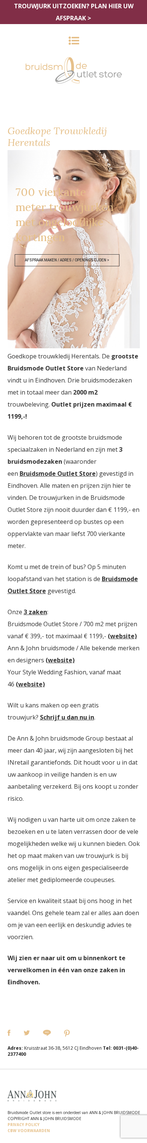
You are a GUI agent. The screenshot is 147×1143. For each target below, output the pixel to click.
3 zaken (35, 612)
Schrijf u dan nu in (67, 717)
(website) (122, 636)
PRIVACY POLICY (24, 1124)
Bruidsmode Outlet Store (58, 473)
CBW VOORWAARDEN (29, 1130)
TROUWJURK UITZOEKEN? (73, 12)
